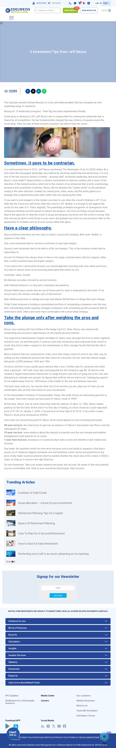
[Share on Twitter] (33, 91)
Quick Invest (71, 10)
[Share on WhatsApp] (44, 91)
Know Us (12, 635)
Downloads (14, 669)
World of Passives (17, 628)
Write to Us (82, 705)
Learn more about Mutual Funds (24, 682)
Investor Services (17, 655)
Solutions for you (17, 621)
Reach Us (13, 676)
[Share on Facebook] (27, 91)
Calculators (14, 641)
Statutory (12, 662)
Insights (12, 648)
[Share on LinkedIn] (38, 91)
